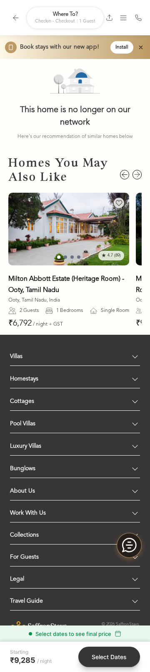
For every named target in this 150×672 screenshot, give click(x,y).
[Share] (109, 18)
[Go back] (16, 18)
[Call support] (138, 18)
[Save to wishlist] (119, 203)
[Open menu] (123, 18)
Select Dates (109, 656)
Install (121, 47)
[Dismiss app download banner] (141, 47)
